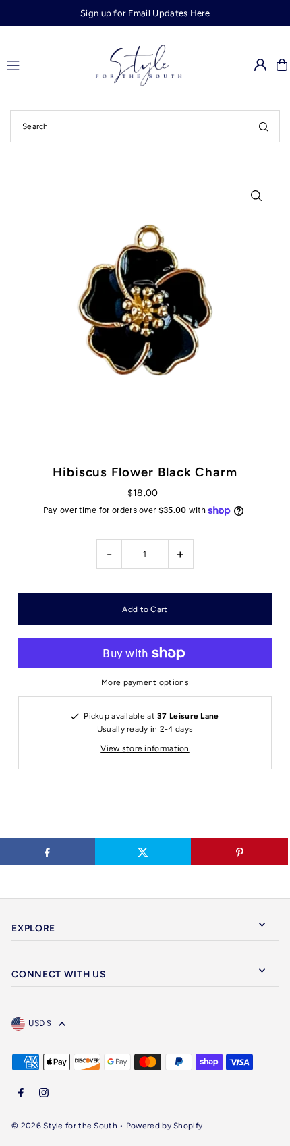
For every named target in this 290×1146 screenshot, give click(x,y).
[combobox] (145, 126)
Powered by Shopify (164, 1125)
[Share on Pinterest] (239, 851)
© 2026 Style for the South (64, 1125)
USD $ (40, 1023)
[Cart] (282, 65)
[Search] (264, 126)
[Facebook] (21, 1093)
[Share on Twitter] (143, 851)
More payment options (145, 682)
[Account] (260, 65)
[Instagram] (44, 1093)
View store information (145, 748)
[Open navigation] (36, 64)
